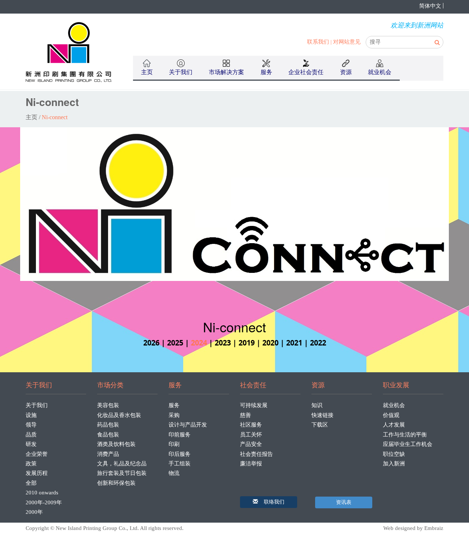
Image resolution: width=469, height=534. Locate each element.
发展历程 (37, 473)
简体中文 (430, 5)
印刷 (174, 444)
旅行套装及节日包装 (122, 473)
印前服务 (180, 435)
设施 (31, 415)
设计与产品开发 (188, 425)
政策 (31, 464)
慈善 (245, 415)
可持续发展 (253, 405)
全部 (31, 483)
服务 (174, 405)
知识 (316, 405)
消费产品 (108, 454)
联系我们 (318, 42)
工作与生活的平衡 (405, 435)
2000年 (34, 512)
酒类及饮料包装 (116, 444)
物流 (174, 473)
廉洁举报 (251, 464)
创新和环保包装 (116, 483)
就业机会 (394, 405)
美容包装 (108, 405)
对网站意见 (347, 42)
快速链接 (322, 415)
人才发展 (394, 425)
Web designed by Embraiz (413, 528)
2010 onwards (42, 492)
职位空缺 (394, 454)
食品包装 (108, 435)
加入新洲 (394, 464)
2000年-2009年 (44, 502)
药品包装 (108, 425)
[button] (268, 502)
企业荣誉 (37, 454)
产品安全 (251, 444)
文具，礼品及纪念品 (122, 464)
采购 (174, 415)
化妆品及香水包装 (119, 415)
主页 (147, 72)
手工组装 (180, 464)
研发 (31, 444)
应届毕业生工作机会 (407, 444)
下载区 (319, 425)
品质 (31, 435)
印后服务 (180, 454)
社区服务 (251, 425)
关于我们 (37, 405)
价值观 (391, 415)
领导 (31, 425)
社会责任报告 (256, 454)
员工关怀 (251, 435)
